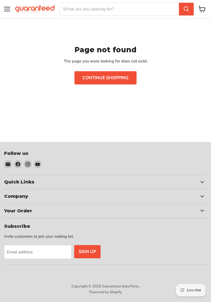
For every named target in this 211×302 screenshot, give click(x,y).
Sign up (87, 252)
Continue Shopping (105, 78)
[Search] (186, 9)
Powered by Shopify (105, 292)
